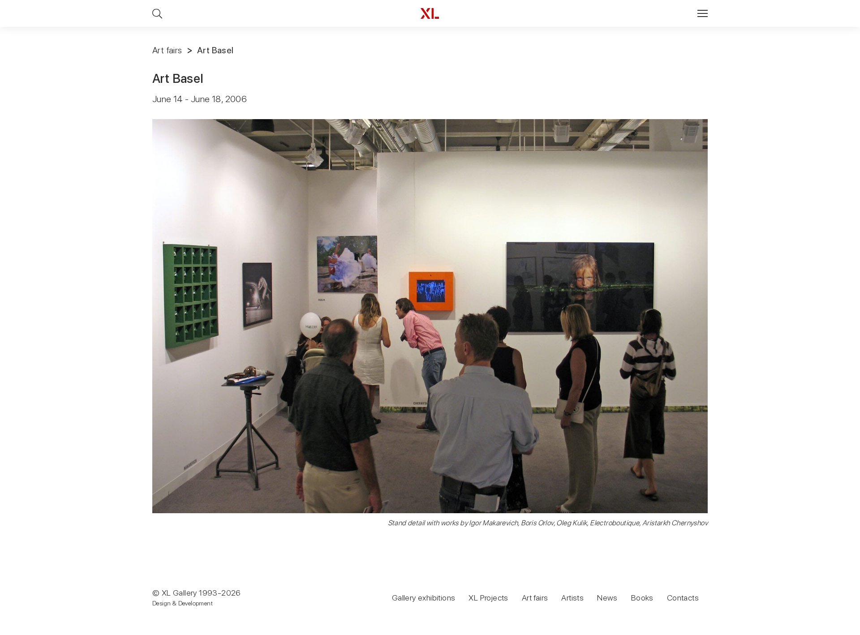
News (607, 597)
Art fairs (167, 50)
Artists (572, 597)
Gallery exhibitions (424, 597)
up (834, 628)
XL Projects (488, 597)
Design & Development (182, 603)
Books (642, 597)
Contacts (683, 597)
